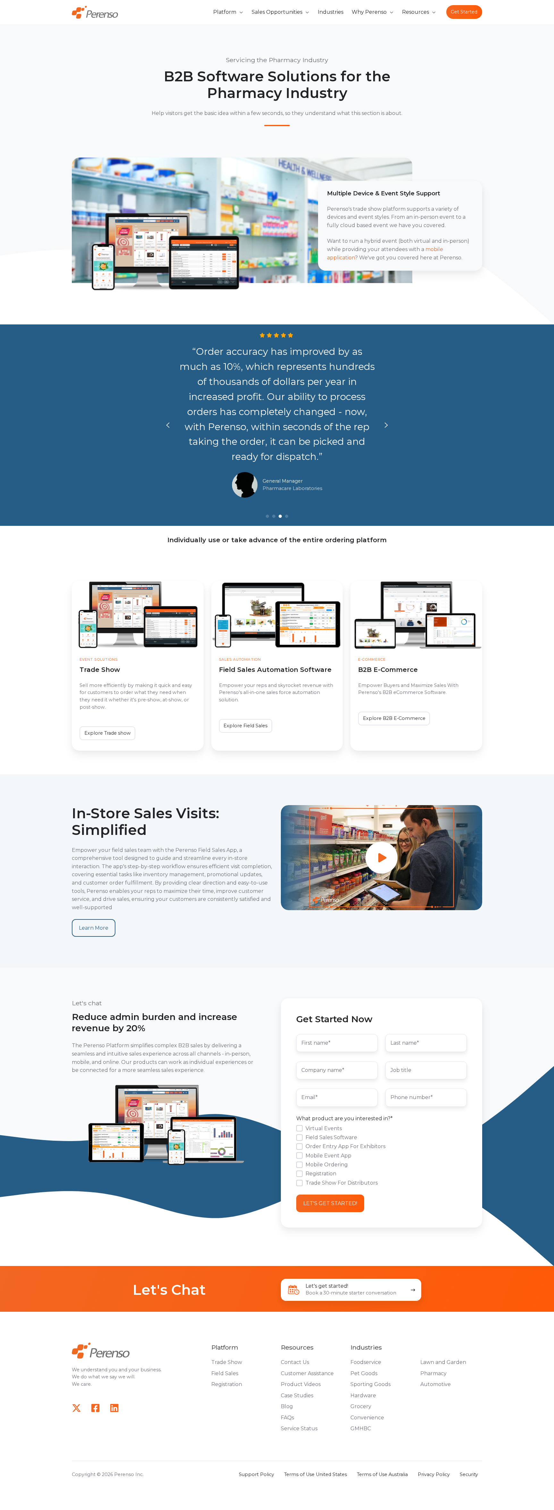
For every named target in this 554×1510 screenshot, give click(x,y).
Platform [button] (224, 12)
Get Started (464, 12)
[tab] (267, 516)
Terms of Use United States (315, 1474)
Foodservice (365, 1362)
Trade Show (226, 1362)
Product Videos (301, 1384)
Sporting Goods (370, 1384)
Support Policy (256, 1474)
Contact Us (295, 1362)
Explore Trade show (107, 733)
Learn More (93, 928)
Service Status (299, 1428)
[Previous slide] (168, 425)
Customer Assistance (307, 1373)
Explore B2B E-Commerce (394, 718)
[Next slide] (386, 425)
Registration (226, 1384)
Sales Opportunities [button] (277, 12)
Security (469, 1474)
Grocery (360, 1406)
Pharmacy (433, 1373)
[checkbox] (381, 1155)
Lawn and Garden (443, 1362)
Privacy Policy (434, 1474)
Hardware (363, 1395)
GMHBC (360, 1428)
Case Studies (297, 1395)
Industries (330, 12)
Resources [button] (415, 12)
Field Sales (224, 1373)
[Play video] (381, 858)
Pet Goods (363, 1373)
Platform (224, 1347)
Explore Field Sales (245, 726)
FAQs (287, 1418)
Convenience (367, 1418)
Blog (287, 1406)
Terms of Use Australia (382, 1474)
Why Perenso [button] (369, 12)
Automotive (435, 1384)
